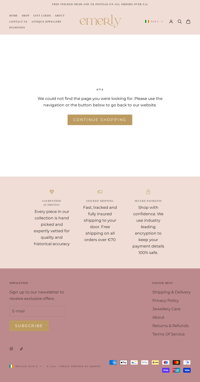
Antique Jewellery (46, 21)
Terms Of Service (168, 334)
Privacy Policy (165, 300)
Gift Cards (42, 15)
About (60, 15)
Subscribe (29, 326)
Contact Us (18, 21)
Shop (26, 15)
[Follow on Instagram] (11, 349)
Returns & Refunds (170, 325)
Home (13, 15)
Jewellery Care (166, 309)
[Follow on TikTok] (21, 349)
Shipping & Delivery (171, 292)
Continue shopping (100, 119)
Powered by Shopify (86, 366)
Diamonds (17, 27)
